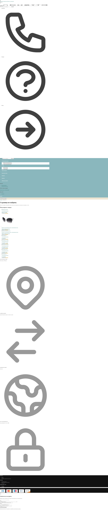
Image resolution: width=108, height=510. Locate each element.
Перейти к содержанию (10, 1)
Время (1, 503)
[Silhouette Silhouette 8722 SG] (25, 230)
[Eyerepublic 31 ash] (25, 249)
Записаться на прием (3, 198)
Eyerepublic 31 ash (4, 252)
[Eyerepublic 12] (25, 235)
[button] (1, 155)
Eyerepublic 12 (4, 238)
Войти (3, 105)
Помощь (3, 56)
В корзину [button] (6, 213)
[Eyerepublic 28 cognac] (25, 244)
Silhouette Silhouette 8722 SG (6, 233)
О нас (2, 477)
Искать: (1, 6)
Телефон (1, 506)
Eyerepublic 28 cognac (5, 247)
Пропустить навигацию (3, 1)
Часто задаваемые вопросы (5, 482)
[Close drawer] (0, 3)
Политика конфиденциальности (6, 478)
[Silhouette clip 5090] (25, 209)
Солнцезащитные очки (14, 227)
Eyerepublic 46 (4, 256)
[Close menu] (0, 0)
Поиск (13, 6)
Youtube (3, 486)
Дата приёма (2, 502)
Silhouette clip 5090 (4, 212)
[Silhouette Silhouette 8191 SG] (25, 220)
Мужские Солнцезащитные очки (6, 232)
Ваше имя (1, 505)
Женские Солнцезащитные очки (6, 227)
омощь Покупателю (5, 186)
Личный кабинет (4, 185)
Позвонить (3, 8)
